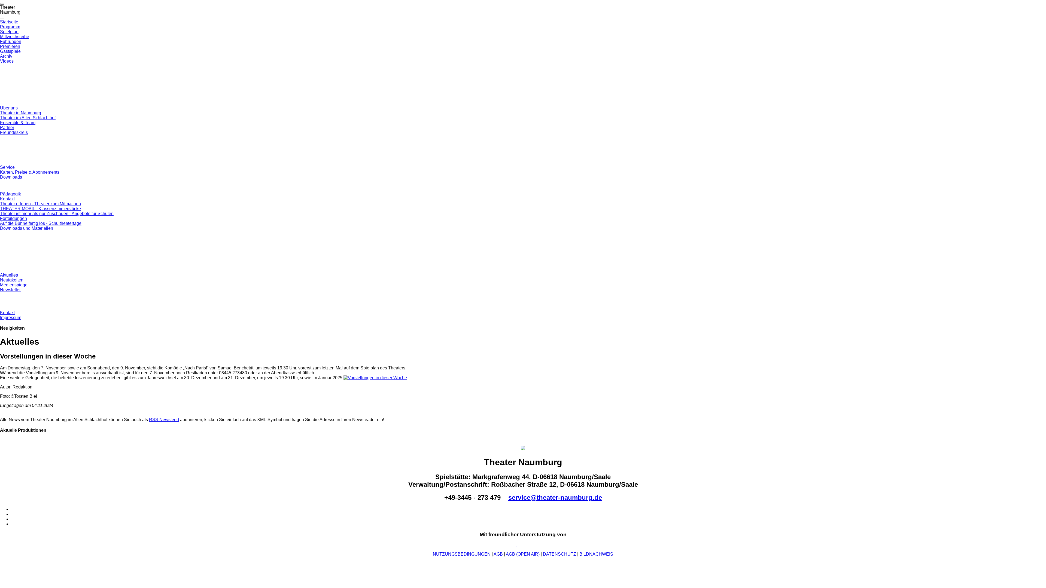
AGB (498, 554)
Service (7, 167)
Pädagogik (10, 194)
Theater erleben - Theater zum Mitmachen (40, 203)
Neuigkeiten (11, 280)
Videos (7, 61)
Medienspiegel (14, 285)
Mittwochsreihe (14, 36)
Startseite (9, 22)
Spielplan (9, 31)
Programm (10, 26)
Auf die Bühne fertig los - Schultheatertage (40, 223)
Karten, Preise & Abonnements (29, 172)
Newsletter (10, 289)
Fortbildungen (13, 218)
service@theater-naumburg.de (555, 497)
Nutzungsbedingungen (462, 554)
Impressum (10, 317)
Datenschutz (559, 554)
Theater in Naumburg (20, 113)
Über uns (9, 108)
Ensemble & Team (17, 122)
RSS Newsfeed (164, 419)
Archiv (6, 56)
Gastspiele (10, 51)
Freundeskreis (14, 132)
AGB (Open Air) (523, 554)
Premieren (10, 46)
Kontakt (7, 199)
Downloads (11, 177)
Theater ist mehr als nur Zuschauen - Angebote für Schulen (57, 213)
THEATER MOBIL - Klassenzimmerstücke (40, 208)
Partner (7, 127)
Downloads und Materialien (26, 228)
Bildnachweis (596, 554)
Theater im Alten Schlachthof (28, 117)
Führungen (10, 41)
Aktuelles (9, 275)
